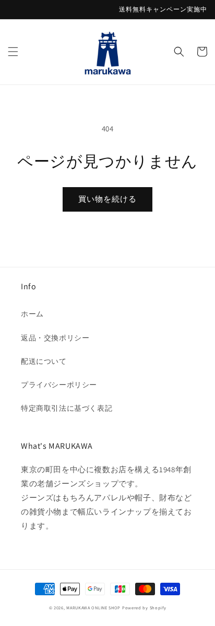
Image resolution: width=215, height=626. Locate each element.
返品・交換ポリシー (55, 337)
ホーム (32, 313)
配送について (44, 361)
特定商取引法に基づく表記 (66, 408)
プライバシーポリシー (59, 384)
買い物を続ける (107, 199)
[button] (13, 51)
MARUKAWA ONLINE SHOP (93, 607)
